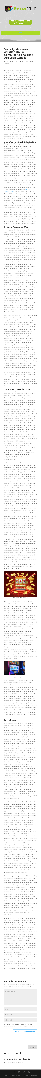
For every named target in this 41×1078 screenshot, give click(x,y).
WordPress (34, 1075)
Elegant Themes (15, 1075)
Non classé (29, 61)
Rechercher (32, 1047)
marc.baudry (10, 61)
